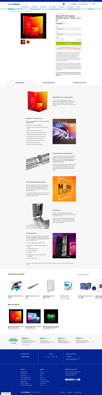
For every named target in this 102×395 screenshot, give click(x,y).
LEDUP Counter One (64, 295)
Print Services (61, 6)
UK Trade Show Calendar (45, 381)
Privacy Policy (68, 359)
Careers (41, 385)
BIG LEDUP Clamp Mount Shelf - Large (32, 296)
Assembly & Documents (79, 82)
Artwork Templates (78, 40)
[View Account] (90, 4)
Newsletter (92, 9)
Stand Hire (78, 6)
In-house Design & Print (37, 9)
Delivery (41, 377)
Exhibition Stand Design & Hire (26, 385)
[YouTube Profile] (57, 356)
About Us (42, 371)
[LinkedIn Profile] (54, 356)
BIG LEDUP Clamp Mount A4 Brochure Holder (49, 296)
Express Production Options (55, 9)
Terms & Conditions (78, 392)
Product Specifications (48, 82)
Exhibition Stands (25, 6)
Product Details (20, 82)
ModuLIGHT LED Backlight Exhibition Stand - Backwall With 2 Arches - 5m (51, 327)
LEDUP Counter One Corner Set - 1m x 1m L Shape (85, 296)
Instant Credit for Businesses (75, 9)
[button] (6, 393)
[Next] (45, 26)
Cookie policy (70, 392)
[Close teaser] (11, 392)
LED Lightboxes (34, 6)
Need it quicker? (77, 48)
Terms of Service (73, 359)
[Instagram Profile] (51, 356)
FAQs (41, 375)
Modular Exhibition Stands (26, 377)
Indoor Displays (43, 6)
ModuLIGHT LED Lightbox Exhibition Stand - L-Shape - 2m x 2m (16, 327)
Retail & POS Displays (25, 383)
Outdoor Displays (52, 6)
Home (9, 11)
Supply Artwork (80, 0)
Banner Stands (23, 373)
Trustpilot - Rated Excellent (18, 9)
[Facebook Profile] (45, 356)
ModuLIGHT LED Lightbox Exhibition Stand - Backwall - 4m (33, 327)
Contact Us (92, 0)
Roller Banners (23, 375)
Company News (43, 383)
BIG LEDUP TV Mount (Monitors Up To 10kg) (15, 296)
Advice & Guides (86, 0)
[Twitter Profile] (48, 356)
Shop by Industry (70, 6)
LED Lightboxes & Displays (26, 379)
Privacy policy (62, 392)
